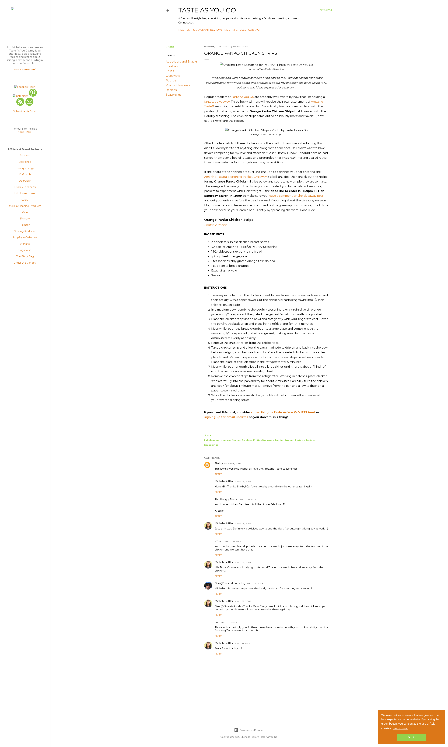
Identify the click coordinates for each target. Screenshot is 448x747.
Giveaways (173, 75)
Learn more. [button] (400, 728)
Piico (25, 212)
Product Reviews (178, 85)
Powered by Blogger (252, 730)
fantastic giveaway (217, 101)
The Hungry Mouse (226, 499)
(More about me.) (24, 69)
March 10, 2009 (229, 622)
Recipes (184, 29)
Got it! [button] (411, 737)
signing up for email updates (226, 417)
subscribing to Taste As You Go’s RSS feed (283, 412)
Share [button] (170, 47)
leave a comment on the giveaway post (295, 195)
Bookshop (25, 161)
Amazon (25, 155)
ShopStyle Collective (24, 237)
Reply (218, 474)
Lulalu (25, 199)
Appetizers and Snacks (181, 61)
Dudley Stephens (25, 187)
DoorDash (25, 180)
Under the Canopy (25, 262)
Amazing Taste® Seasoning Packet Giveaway (235, 176)
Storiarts (25, 243)
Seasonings (173, 94)
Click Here (24, 131)
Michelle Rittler (224, 481)
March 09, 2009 (255, 583)
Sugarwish (25, 250)
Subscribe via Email (25, 111)
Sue (217, 622)
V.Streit (219, 541)
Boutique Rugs (25, 168)
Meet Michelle (235, 29)
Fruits (170, 71)
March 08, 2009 (232, 463)
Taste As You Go (207, 10)
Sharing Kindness (24, 231)
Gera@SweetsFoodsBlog (230, 583)
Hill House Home (24, 193)
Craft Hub (25, 174)
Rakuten (25, 224)
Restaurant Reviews (207, 29)
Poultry (171, 80)
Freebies (172, 66)
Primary (25, 218)
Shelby (219, 463)
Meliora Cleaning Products (25, 206)
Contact (254, 29)
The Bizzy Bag (25, 256)
